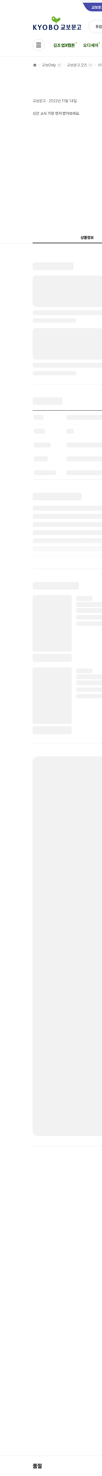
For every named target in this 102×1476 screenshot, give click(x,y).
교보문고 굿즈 (77, 65)
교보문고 (39, 101)
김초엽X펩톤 (64, 45)
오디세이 (90, 45)
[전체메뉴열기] (39, 45)
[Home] (35, 65)
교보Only (49, 65)
